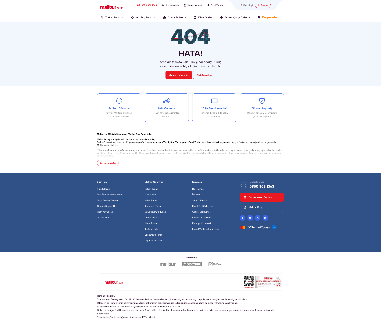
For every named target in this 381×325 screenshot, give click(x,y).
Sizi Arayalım (204, 75)
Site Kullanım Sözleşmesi (110, 299)
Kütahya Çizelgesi (201, 223)
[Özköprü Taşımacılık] (192, 264)
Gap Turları (150, 194)
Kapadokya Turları (154, 240)
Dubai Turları (151, 217)
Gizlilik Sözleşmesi (201, 212)
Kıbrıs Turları (151, 223)
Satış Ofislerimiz (200, 200)
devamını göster (108, 163)
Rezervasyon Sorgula (260, 197)
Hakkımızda (198, 189)
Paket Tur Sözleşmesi (203, 206)
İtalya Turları (151, 200)
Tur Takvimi (103, 217)
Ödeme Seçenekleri (107, 206)
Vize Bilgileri (103, 189)
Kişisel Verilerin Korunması (205, 229)
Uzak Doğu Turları (153, 234)
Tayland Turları (152, 229)
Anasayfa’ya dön (178, 75)
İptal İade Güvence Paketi (110, 194)
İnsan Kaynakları (105, 212)
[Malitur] (167, 264)
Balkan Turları (151, 189)
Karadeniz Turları (153, 206)
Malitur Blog (256, 207)
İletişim (196, 194)
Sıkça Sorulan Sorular (107, 200)
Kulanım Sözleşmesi (202, 217)
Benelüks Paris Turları (155, 212)
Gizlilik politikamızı (124, 310)
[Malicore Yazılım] (215, 264)
